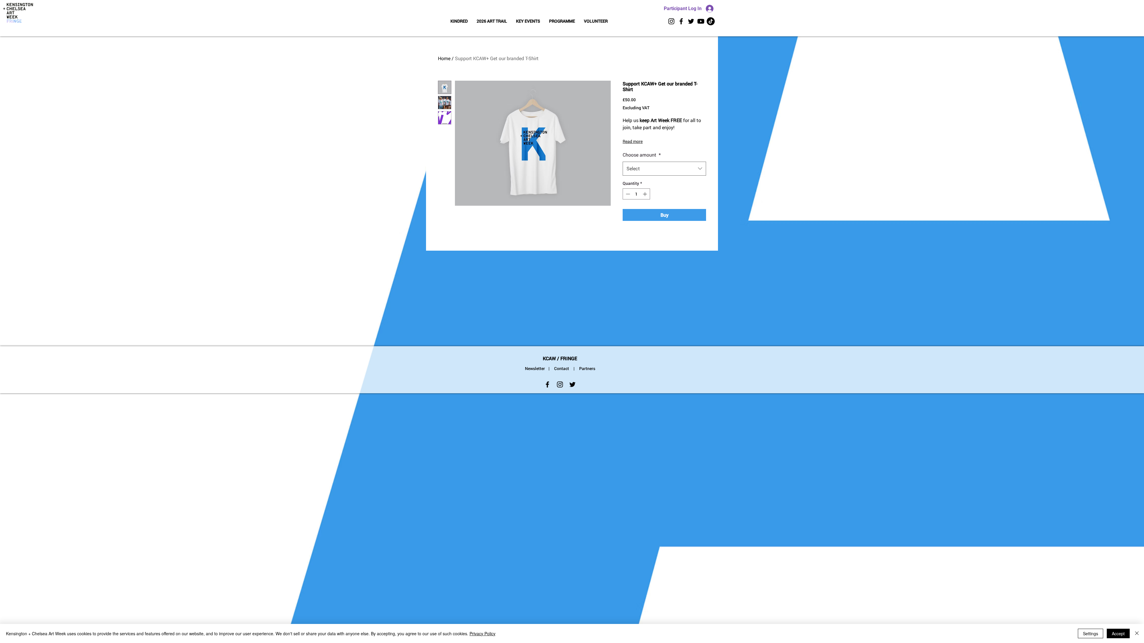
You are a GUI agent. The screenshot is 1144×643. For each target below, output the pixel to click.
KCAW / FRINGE (560, 358)
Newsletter (535, 368)
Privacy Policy (482, 633)
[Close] (1136, 633)
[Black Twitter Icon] (691, 21)
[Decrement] (627, 194)
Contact (561, 368)
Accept (1118, 633)
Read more (633, 141)
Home (444, 58)
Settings (1090, 633)
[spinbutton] (636, 194)
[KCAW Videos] (701, 21)
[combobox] (664, 169)
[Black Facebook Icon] (681, 21)
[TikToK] (711, 21)
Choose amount (642, 155)
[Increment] (645, 194)
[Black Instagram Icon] (671, 21)
